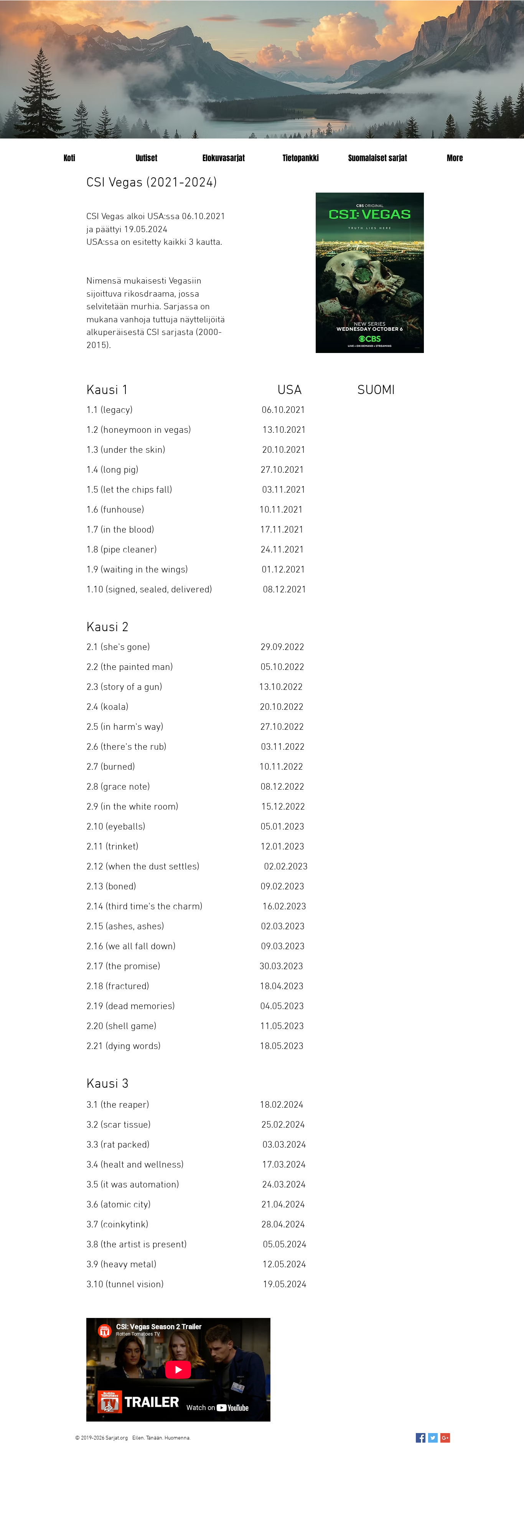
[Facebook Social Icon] (420, 1438)
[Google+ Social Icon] (445, 1438)
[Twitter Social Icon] (433, 1438)
